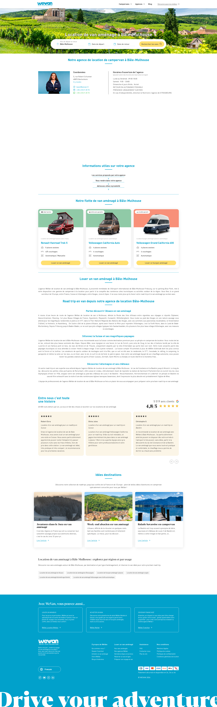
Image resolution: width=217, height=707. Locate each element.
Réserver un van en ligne (122, 657)
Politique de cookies (163, 651)
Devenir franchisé (98, 651)
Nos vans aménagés (121, 648)
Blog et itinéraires (98, 659)
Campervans (124, 4)
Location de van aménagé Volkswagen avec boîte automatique (93, 577)
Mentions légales (162, 648)
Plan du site (143, 654)
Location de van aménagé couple (137, 573)
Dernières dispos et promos (123, 654)
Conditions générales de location (168, 657)
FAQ (140, 648)
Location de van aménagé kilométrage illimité (55, 577)
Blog (150, 4)
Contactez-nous (144, 651)
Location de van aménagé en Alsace (51, 573)
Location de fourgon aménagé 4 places (110, 573)
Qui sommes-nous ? (98, 648)
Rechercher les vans (150, 44)
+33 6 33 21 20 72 (83, 90)
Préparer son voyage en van (123, 659)
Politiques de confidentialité (166, 654)
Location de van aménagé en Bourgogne (80, 573)
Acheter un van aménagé (100, 654)
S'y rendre (77, 82)
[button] (171, 461)
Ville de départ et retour (68, 41)
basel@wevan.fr (82, 87)
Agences (138, 4)
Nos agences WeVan (121, 651)
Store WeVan (96, 657)
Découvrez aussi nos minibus (167, 4)
